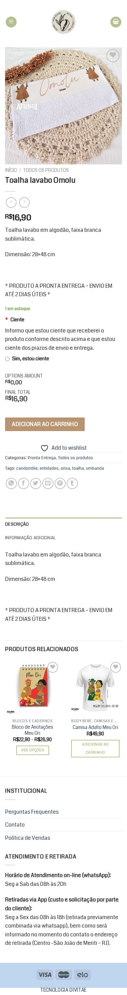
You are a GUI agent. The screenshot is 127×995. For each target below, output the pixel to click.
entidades (49, 468)
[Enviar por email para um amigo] (48, 483)
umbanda (95, 468)
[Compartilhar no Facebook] (23, 483)
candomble (27, 468)
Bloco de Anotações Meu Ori (32, 730)
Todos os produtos (46, 170)
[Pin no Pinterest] (60, 483)
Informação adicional (30, 538)
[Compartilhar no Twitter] (35, 483)
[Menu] (11, 22)
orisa (65, 468)
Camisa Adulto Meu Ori (95, 728)
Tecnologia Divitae (63, 990)
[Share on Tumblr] (72, 483)
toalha (78, 468)
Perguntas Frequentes (32, 812)
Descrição (17, 524)
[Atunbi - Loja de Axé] (63, 22)
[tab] (63, 524)
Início (11, 170)
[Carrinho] (115, 22)
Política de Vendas (27, 838)
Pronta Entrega (42, 458)
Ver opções (32, 750)
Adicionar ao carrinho (45, 424)
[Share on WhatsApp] (11, 483)
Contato (15, 825)
